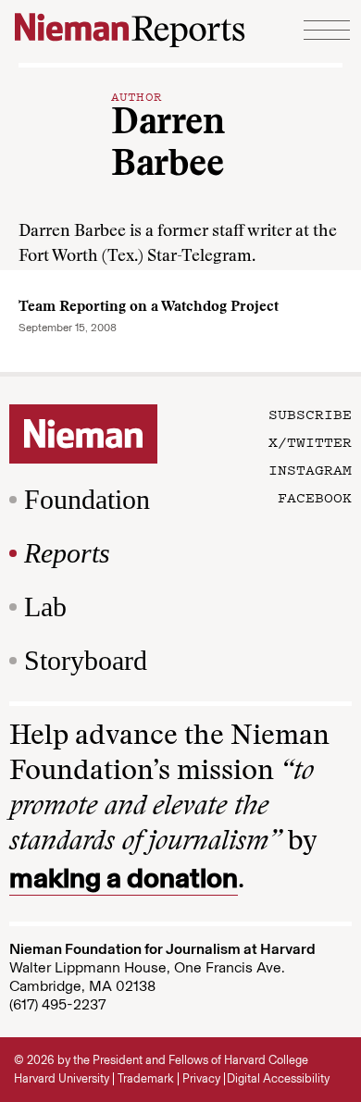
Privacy (201, 1078)
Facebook (315, 497)
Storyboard (85, 660)
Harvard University (61, 1078)
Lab (45, 606)
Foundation (87, 499)
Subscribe (310, 413)
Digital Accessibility (278, 1078)
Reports (67, 553)
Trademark (146, 1078)
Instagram (310, 469)
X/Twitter (310, 441)
